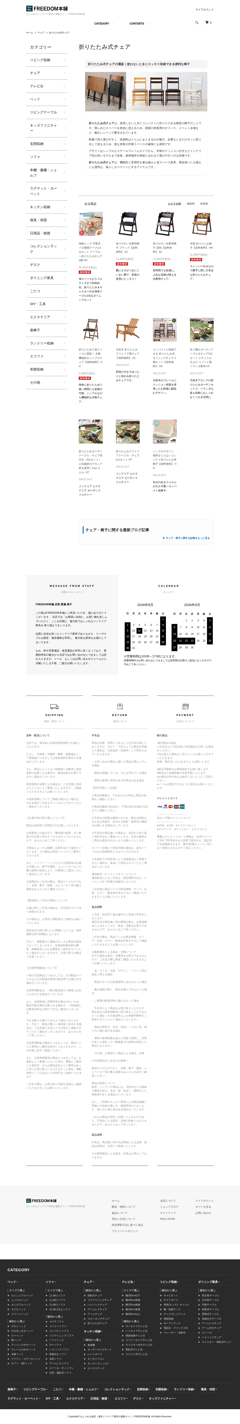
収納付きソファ (57, 1354)
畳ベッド (16, 1340)
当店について (168, 1200)
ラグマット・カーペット (43, 191)
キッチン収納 (40, 207)
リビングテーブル (43, 112)
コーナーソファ (57, 1326)
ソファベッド (56, 1340)
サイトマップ (168, 1212)
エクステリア (40, 317)
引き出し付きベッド (22, 1331)
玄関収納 (37, 144)
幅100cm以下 (133, 1295)
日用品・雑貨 (40, 233)
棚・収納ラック (172, 1309)
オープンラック (172, 1323)
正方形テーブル (210, 1300)
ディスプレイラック (175, 1314)
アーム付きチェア (211, 1328)
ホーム (29, 32)
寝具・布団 (38, 220)
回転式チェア (95, 1295)
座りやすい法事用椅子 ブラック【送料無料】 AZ (128, 247)
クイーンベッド (19, 1314)
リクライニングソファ (61, 1335)
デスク (35, 265)
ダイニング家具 (42, 278)
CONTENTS (137, 23)
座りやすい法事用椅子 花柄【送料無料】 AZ (164, 247)
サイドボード (171, 1300)
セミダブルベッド (21, 1304)
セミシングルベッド (22, 1295)
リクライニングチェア (100, 1300)
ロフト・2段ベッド (21, 1363)
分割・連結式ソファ (60, 1372)
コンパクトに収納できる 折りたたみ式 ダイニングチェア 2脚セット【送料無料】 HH (164, 358)
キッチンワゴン (96, 1358)
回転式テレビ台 (134, 1349)
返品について (120, 1212)
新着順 (204, 203)
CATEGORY (101, 23)
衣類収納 (37, 369)
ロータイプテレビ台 (137, 1326)
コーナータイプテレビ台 (139, 1340)
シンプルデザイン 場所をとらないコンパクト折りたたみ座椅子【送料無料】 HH (164, 460)
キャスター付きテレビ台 (139, 1344)
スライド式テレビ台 (137, 1354)
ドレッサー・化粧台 (175, 1332)
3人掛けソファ (57, 1304)
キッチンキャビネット (100, 1349)
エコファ (37, 356)
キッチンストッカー (99, 1363)
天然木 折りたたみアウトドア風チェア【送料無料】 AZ (128, 353)
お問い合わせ (203, 1212)
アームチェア (95, 1314)
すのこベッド (18, 1326)
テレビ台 (37, 86)
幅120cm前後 (133, 1304)
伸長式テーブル (210, 1309)
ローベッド (17, 1335)
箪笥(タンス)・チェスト (177, 1304)
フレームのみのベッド (23, 1349)
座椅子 (35, 330)
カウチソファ (56, 1321)
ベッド (35, 99)
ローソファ (55, 1344)
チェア (41, 32)
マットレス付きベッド (23, 1344)
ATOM (171, 1218)
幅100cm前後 (133, 1300)
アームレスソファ (59, 1363)
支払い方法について (123, 1218)
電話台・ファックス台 (176, 1328)
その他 (35, 382)
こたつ (35, 291)
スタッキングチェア (99, 1318)
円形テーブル (209, 1304)
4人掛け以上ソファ (59, 1309)
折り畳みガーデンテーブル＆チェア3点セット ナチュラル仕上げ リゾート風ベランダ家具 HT (202, 358)
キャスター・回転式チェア (216, 1342)
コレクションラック (43, 248)
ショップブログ (169, 1206)
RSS (162, 1218)
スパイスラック (96, 1368)
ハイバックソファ (59, 1349)
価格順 (191, 203)
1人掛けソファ (57, 1295)
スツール (207, 1332)
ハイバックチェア (97, 1304)
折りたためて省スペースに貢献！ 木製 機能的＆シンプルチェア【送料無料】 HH (90, 358)
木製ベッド (17, 1354)
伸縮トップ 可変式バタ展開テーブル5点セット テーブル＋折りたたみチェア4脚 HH (90, 252)
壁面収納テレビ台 (135, 1335)
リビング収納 (40, 60)
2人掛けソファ (57, 1300)
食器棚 (91, 1345)
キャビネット (171, 1295)
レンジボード (95, 1354)
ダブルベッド (18, 1309)
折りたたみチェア (97, 1323)
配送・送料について (123, 1206)
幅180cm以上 (133, 1314)
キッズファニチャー (43, 128)
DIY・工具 (38, 304)
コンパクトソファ (59, 1331)
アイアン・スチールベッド (25, 1358)
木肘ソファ (55, 1358)
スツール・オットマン (61, 1368)
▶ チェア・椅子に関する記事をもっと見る (186, 538)
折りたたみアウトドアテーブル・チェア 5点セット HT (128, 455)
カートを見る (203, 1206)
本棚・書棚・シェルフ (43, 172)
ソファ (35, 157)
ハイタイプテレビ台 (137, 1331)
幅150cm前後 (133, 1309)
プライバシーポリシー (125, 1231)
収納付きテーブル (211, 1318)
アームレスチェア (97, 1309)
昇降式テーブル (210, 1314)
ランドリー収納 (42, 343)
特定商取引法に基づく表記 (127, 1224)
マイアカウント (204, 9)
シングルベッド (19, 1300)
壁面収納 (168, 1318)
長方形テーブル (210, 1295)
